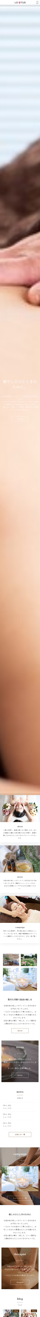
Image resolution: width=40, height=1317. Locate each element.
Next (36, 1178)
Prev (3, 1178)
